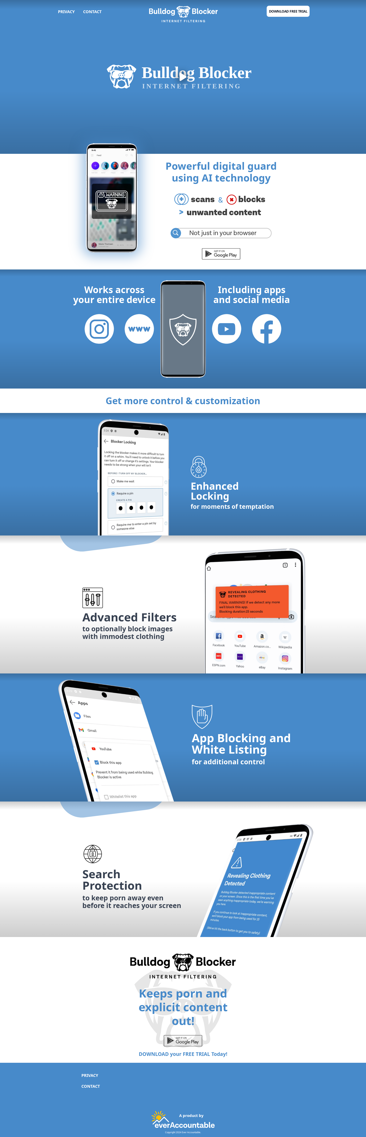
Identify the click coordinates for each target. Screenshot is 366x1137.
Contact (92, 11)
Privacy (66, 11)
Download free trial (288, 11)
